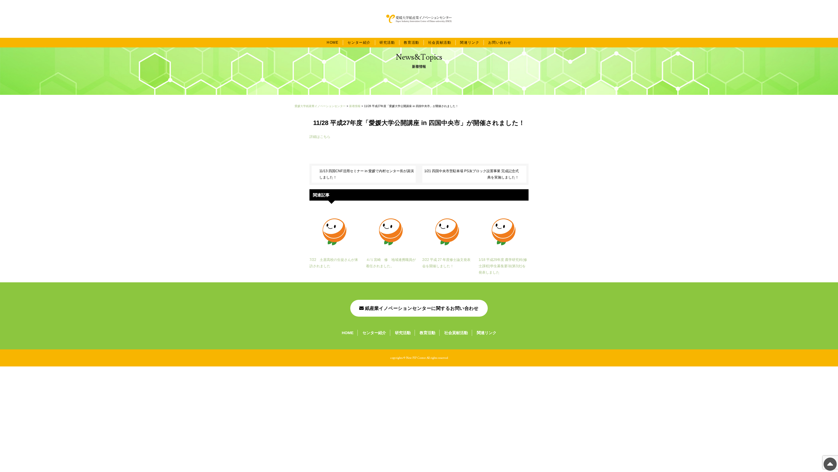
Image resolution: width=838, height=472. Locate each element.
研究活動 (387, 42)
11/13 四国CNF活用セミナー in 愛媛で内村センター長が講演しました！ (366, 174)
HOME (332, 42)
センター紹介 (359, 42)
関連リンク (469, 42)
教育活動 (411, 42)
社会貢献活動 (439, 42)
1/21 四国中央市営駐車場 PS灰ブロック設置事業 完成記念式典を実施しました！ (471, 174)
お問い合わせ (499, 42)
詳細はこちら (319, 137)
